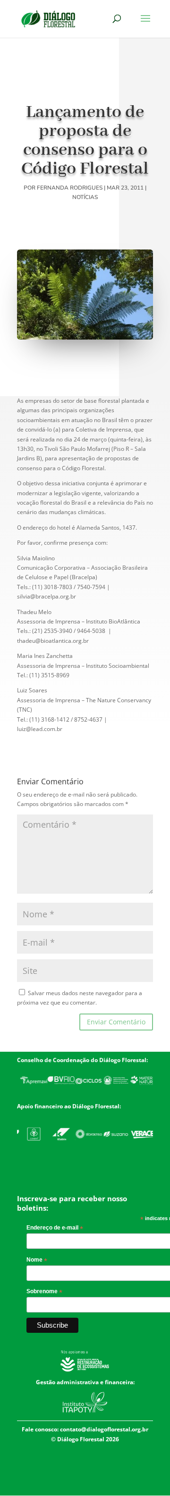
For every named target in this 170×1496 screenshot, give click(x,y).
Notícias (85, 197)
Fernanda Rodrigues (69, 187)
